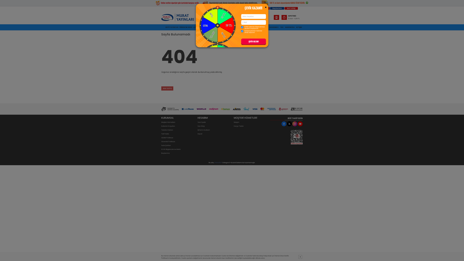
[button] (253, 42)
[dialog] (232, 130)
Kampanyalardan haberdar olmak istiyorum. (253, 31)
